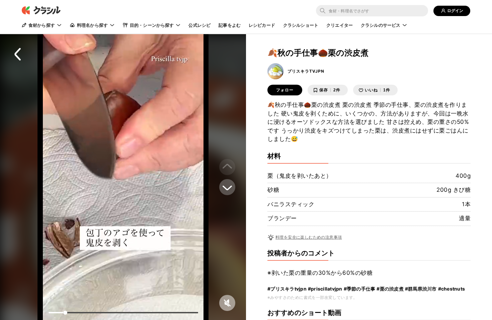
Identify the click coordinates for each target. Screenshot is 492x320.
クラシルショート (300, 25)
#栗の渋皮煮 (390, 289)
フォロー (285, 90)
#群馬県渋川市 (421, 289)
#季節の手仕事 (360, 289)
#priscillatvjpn (325, 289)
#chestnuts (451, 289)
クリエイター (339, 25)
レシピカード (262, 25)
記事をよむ (230, 25)
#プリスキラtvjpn (287, 289)
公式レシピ (199, 25)
